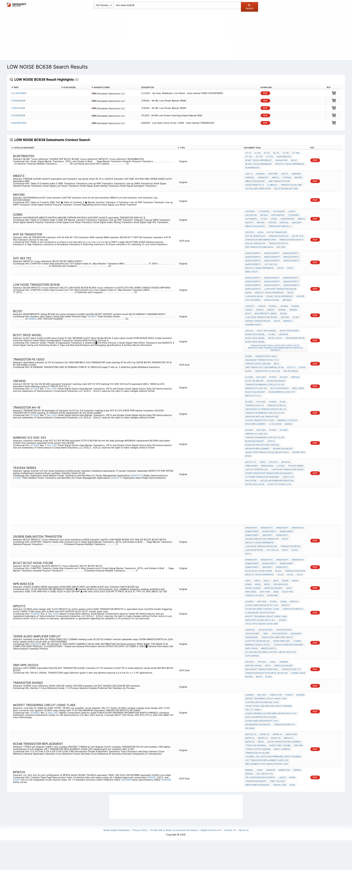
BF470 (259, 676)
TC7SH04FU (264, 211)
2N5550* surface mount (258, 321)
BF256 (248, 456)
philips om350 (290, 371)
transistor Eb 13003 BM (257, 363)
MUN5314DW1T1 (272, 253)
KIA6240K (296, 173)
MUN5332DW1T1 (253, 260)
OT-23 (248, 153)
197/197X (249, 232)
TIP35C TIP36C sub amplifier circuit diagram (268, 706)
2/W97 (17, 477)
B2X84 (292, 777)
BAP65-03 (277, 734)
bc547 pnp (287, 591)
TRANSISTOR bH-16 (276, 405)
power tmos (298, 452)
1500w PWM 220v (281, 641)
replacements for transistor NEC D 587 (266, 764)
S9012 (257, 580)
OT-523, (270, 156)
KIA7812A (284, 222)
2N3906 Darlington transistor (262, 539)
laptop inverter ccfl (256, 469)
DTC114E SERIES (253, 300)
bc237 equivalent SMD (286, 188)
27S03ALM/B (18, 108)
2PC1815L (250, 662)
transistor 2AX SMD (291, 185)
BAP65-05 (264, 734)
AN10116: (273, 462)
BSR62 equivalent (283, 665)
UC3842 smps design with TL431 (261, 605)
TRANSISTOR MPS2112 (292, 609)
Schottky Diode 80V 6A (257, 641)
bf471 (268, 665)
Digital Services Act (211, 830)
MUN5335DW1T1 (253, 264)
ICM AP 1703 (297, 236)
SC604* (292, 211)
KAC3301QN (251, 215)
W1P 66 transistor (255, 243)
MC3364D (250, 728)
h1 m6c (272, 334)
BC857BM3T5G (284, 156)
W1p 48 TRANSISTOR (255, 236)
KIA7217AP (273, 173)
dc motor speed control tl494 (262, 609)
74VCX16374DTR (279, 633)
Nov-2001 (52, 388)
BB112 (276, 363)
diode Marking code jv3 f (282, 392)
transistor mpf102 (290, 546)
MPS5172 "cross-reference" (290, 164)
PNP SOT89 (250, 480)
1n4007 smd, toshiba (280, 745)
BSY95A (249, 676)
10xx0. (273, 662)
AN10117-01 (137, 475)
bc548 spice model (255, 334)
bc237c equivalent (255, 392)
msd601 (289, 424)
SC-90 (286, 153)
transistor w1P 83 (278, 236)
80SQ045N (296, 633)
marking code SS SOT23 (257, 644)
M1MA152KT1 (298, 527)
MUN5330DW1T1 (272, 257)
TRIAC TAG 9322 (277, 781)
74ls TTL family (253, 709)
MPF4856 (287, 300)
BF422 (267, 584)
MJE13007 (296, 222)
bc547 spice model (289, 330)
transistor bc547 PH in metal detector (266, 673)
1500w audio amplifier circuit (277, 637)
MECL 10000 (298, 388)
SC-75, (276, 153)
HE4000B (126, 779)
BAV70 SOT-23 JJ (253, 395)
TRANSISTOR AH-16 (254, 405)
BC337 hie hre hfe (254, 381)
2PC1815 (262, 662)
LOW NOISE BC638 (254, 296)
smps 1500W (251, 648)
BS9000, (152, 777)
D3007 (16, 779)
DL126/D (34, 388)
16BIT (265, 633)
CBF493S (295, 377)
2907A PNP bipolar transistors (261, 416)
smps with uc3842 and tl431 (260, 620)
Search (249, 8)
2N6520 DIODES (271, 300)
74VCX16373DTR (284, 630)
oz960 (274, 219)
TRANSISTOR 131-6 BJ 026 (267, 371)
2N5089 (293, 310)
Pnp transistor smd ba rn (259, 247)
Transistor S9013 (254, 595)
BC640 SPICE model (255, 342)
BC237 (294, 160)
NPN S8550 (250, 591)
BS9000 (297, 770)
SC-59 (257, 153)
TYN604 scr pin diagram (257, 749)
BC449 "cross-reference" (258, 164)
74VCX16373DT (265, 630)
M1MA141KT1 (282, 535)
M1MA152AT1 (282, 527)
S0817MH (298, 745)
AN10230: (285, 462)
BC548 (248, 292)
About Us (244, 830)
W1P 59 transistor (277, 232)
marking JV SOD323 (287, 420)
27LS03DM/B (18, 115)
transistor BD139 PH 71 (291, 239)
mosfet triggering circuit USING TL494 (266, 616)
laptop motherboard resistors (277, 480)
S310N (260, 232)
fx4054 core (279, 785)
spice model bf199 (295, 338)
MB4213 (275, 177)
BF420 (258, 584)
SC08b (248, 356)
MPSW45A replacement (257, 448)
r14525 (272, 377)
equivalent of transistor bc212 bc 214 (265, 409)
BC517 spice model (266, 330)
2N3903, (273, 306)
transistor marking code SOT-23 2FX (264, 384)
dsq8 (292, 785)
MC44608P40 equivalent (258, 724)
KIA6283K (260, 173)
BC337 (285, 539)
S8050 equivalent (273, 588)
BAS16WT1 (268, 535)
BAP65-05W (291, 734)
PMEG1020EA (251, 465)
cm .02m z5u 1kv (264, 773)
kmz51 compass (282, 749)
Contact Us (230, 830)
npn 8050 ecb (281, 584)
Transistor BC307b (295, 571)
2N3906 (295, 306)
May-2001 (53, 712)
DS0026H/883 (18, 122)
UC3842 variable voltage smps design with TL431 (271, 713)
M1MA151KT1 (267, 527)
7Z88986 (283, 662)
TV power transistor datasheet (262, 477)
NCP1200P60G (252, 656)
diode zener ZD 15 (254, 185)
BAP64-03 (288, 738)
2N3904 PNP (281, 160)
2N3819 (32, 318)
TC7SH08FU (293, 215)
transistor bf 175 (291, 669)
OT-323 (248, 156)
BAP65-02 (250, 738)
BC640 (248, 584)
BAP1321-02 (250, 734)
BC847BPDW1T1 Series (266, 313)
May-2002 (53, 613)
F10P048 (287, 177)
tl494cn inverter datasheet (288, 644)
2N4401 (249, 310)
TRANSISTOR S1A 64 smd (257, 753)
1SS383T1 (92, 316)
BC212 (277, 321)
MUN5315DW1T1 (291, 253)
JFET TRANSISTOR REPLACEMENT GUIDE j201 (266, 760)
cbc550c (285, 317)
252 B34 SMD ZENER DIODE (258, 188)
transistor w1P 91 (278, 243)
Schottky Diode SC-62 (279, 484)
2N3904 (284, 306)
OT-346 (295, 153)
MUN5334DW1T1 (291, 260)
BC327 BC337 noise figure (258, 571)
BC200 (269, 676)
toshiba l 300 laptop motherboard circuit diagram (273, 756)
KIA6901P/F (263, 177)
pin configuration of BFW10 (260, 777)
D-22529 (281, 465)
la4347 (282, 777)
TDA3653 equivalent (255, 781)
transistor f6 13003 (266, 356)
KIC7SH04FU (279, 211)
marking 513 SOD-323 (256, 388)
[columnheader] (35, 87)
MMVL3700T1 (251, 271)
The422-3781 (276, 695)
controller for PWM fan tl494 (262, 702)
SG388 (283, 601)
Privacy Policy (140, 830)
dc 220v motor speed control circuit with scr (270, 652)
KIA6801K (249, 177)
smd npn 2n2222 (253, 665)
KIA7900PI (250, 211)
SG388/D (35, 613)
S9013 (267, 580)
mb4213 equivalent (255, 181)
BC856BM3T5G (252, 167)
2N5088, (282, 310)
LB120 (289, 588)
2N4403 (260, 310)
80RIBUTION (284, 770)
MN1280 (261, 222)
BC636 (285, 580)
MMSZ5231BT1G (268, 648)
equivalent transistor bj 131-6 (262, 360)
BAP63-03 (263, 738)
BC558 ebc (272, 595)
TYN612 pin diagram (255, 745)
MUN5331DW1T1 (291, 257)
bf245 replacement (255, 424)
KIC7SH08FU (251, 219)
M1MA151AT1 (251, 527)
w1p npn (281, 247)
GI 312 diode (275, 424)
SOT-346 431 (272, 550)
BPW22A (249, 773)
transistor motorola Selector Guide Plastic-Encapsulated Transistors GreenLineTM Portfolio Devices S (275, 347)
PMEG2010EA (267, 465)
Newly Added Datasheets (116, 830)
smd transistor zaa (279, 181)
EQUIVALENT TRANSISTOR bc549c (261, 669)
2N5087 (270, 310)
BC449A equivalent (283, 448)
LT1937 (264, 219)
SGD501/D (35, 644)
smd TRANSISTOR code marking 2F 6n (264, 367)
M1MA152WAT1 (286, 531)
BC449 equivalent (276, 381)
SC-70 (267, 153)
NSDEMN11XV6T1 (253, 324)
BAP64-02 (250, 741)
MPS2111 (286, 605)
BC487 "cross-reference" (258, 160)
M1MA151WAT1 (252, 531)
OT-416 (259, 156)
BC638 (295, 580)
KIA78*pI (249, 222)
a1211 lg (291, 367)
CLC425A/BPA (18, 93)
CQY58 (302, 367)
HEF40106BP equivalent (257, 785)
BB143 (261, 741)
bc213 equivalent (280, 388)
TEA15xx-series (295, 465)
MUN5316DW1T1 (253, 257)
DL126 (282, 401)
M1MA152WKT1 (252, 535)
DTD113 (271, 441)
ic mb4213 (272, 185)
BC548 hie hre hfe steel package (262, 445)
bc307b (300, 296)
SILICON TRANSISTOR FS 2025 (259, 420)
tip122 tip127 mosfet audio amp (261, 624)
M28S (276, 591)
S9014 (276, 580)
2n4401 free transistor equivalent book (267, 452)
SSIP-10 (284, 173)
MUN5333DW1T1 (272, 260)
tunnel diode (298, 673)
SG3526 (282, 620)
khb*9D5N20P (287, 219)
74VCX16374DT (252, 633)
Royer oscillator (254, 484)
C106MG (297, 641)
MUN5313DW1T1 (253, 253)
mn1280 (298, 177)
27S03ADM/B (18, 100)
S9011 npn (265, 591)
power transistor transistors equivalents (269, 473)
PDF (265, 93)
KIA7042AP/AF (277, 215)
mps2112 (294, 601)
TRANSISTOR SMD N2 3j (280, 226)
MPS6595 (283, 334)
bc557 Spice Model (255, 338)
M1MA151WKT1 (269, 531)
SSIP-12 (248, 173)
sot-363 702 (271, 264)
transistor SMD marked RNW (260, 239)
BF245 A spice (275, 338)
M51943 (264, 215)
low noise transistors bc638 (280, 289)
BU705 (248, 371)
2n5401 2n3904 (253, 588)
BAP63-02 (275, 738)
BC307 (290, 268)
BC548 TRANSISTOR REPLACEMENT (284, 741)
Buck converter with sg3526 (260, 717)
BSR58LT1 (288, 321)
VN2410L (249, 330)
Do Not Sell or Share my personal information (174, 830)
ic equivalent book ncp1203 (260, 612)
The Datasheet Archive (16, 5)
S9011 (248, 580)
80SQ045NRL (251, 637)
